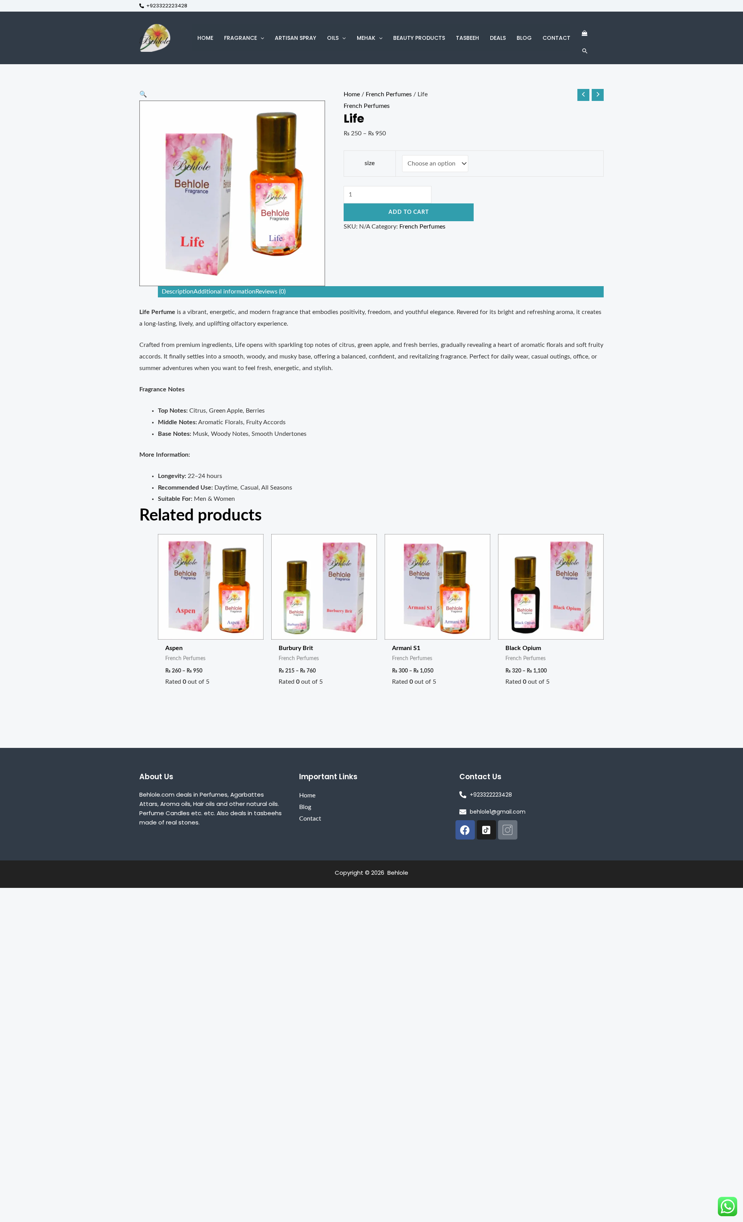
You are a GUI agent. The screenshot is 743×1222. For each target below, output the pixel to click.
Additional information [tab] (224, 291)
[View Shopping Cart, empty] (584, 33)
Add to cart (409, 212)
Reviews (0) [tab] (270, 291)
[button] (260, 38)
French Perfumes (389, 94)
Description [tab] (177, 291)
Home (352, 94)
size (370, 163)
